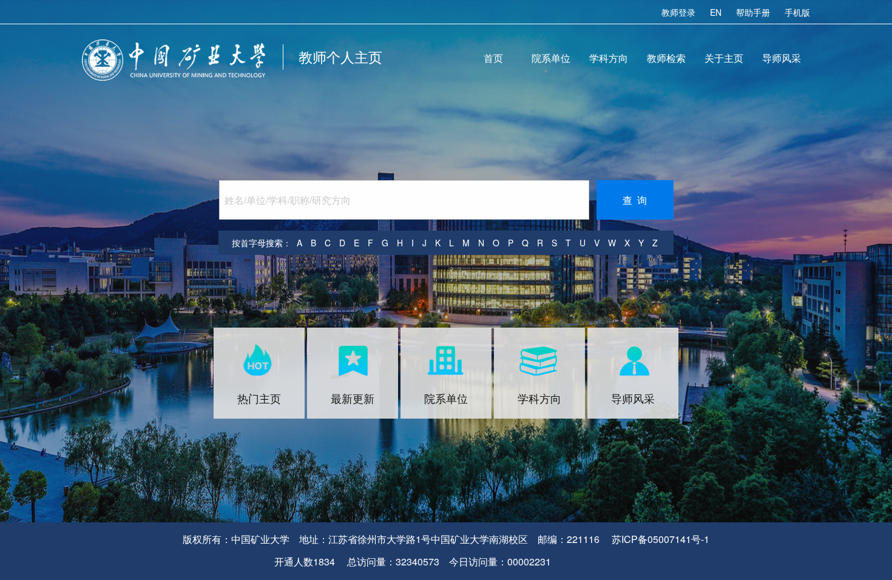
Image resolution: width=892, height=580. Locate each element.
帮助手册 (753, 12)
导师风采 (781, 58)
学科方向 (608, 58)
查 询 (635, 200)
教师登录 (678, 12)
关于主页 (723, 58)
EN (715, 12)
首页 (493, 58)
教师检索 (666, 58)
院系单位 (551, 58)
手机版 (797, 12)
